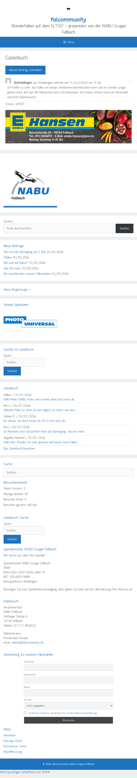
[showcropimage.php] (30, 334)
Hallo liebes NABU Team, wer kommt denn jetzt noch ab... (40, 399)
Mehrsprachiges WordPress (18, 772)
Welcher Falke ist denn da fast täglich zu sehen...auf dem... (40, 410)
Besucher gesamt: (15, 505)
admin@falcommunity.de (28, 642)
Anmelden (10, 735)
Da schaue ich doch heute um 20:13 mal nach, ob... (35, 421)
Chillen (8, 257)
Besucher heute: (14, 499)
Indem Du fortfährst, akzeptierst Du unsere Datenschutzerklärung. (63, 713)
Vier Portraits (12, 268)
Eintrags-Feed (13, 741)
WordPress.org (13, 752)
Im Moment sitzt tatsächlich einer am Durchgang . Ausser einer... (45, 431)
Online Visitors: (14, 488)
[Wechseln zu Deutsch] (68, 8)
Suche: (8, 355)
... (130, 81)
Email (26, 687)
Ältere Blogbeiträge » (17, 289)
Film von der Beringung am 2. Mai (25, 252)
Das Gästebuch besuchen (19, 448)
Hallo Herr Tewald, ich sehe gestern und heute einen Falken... (41, 442)
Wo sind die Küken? (16, 263)
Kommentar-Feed (15, 746)
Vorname (29, 661)
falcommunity (68, 19)
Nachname (29, 674)
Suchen (8, 221)
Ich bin (27, 699)
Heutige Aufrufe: (14, 494)
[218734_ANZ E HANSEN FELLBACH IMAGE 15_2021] (68, 142)
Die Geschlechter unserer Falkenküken (27, 273)
